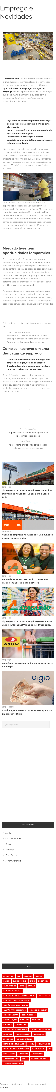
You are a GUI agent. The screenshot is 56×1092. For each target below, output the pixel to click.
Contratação (10, 1020)
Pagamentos (38, 1049)
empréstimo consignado (15, 1029)
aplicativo (8, 976)
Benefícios (43, 981)
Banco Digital (19, 981)
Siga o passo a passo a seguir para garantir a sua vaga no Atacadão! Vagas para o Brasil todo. (27, 493)
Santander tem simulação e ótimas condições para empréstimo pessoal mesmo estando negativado (30, 140)
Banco (6, 981)
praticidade (9, 1054)
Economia (36, 1020)
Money (31, 1044)
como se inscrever (38, 1010)
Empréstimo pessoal (40, 1029)
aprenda (28, 976)
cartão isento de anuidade (16, 1000)
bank (32, 981)
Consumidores (29, 1015)
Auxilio (39, 976)
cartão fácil (44, 995)
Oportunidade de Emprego (16, 1049)
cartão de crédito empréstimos (18, 995)
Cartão (31, 986)
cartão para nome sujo (14, 1010)
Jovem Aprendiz (13, 861)
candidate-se (9, 986)
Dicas (8, 844)
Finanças (7, 1034)
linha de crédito (24, 1039)
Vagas (25, 1058)
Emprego (6, 487)
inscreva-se (38, 1034)
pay (49, 1049)
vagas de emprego (39, 1058)
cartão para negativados (15, 1005)
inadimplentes (22, 1034)
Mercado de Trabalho (13, 1044)
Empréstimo (8, 707)
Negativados (44, 1044)
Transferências (10, 1058)
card (22, 986)
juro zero (8, 1039)
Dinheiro (24, 1020)
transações (37, 1054)
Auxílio (8, 833)
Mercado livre (12, 78)
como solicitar (10, 1015)
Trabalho (23, 1054)
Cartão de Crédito (13, 838)
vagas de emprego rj (13, 1063)
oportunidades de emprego (17, 88)
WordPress (5, 1087)
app (18, 976)
